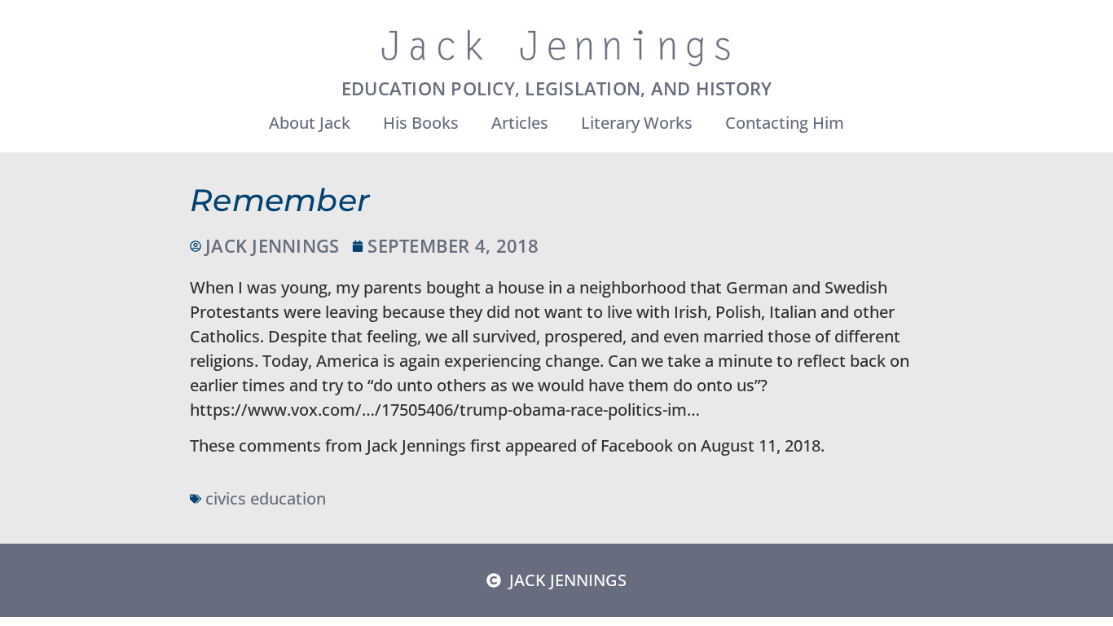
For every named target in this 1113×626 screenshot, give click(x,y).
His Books (421, 123)
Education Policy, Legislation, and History (556, 88)
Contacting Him (784, 123)
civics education (265, 498)
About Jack (309, 123)
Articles (519, 123)
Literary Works (637, 123)
